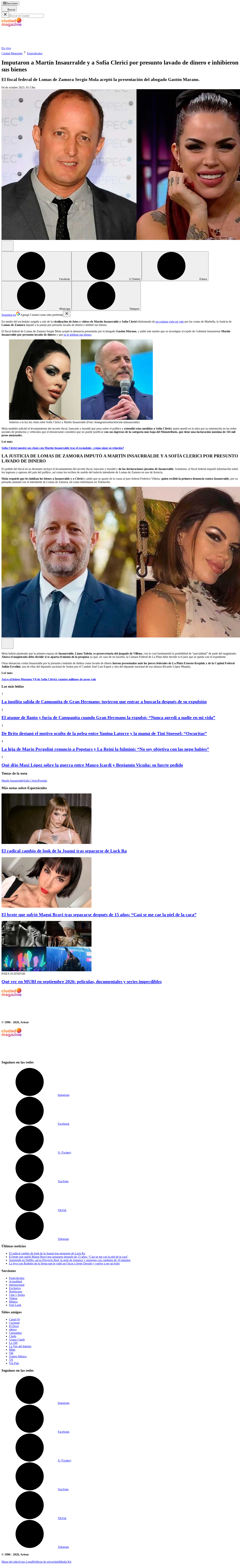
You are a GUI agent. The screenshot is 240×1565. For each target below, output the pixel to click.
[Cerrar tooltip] (66, 314)
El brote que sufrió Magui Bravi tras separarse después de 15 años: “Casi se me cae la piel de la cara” (99, 914)
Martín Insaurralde (12, 780)
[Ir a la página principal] (30, 44)
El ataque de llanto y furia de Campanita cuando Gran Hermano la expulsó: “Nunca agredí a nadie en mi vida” (108, 717)
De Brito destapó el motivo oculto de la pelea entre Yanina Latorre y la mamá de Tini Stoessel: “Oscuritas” (104, 733)
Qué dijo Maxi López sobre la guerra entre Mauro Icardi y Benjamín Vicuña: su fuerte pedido (92, 765)
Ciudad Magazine (12, 53)
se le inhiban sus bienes (77, 334)
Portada (42, 780)
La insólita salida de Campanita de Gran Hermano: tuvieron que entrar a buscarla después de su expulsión (104, 701)
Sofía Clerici (30, 780)
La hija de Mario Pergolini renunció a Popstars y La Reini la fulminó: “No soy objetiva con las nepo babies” (105, 749)
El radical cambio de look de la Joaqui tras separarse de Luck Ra (64, 850)
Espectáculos (34, 53)
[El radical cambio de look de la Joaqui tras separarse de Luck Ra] (120, 819)
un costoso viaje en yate (169, 321)
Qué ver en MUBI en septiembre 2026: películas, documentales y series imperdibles (82, 981)
